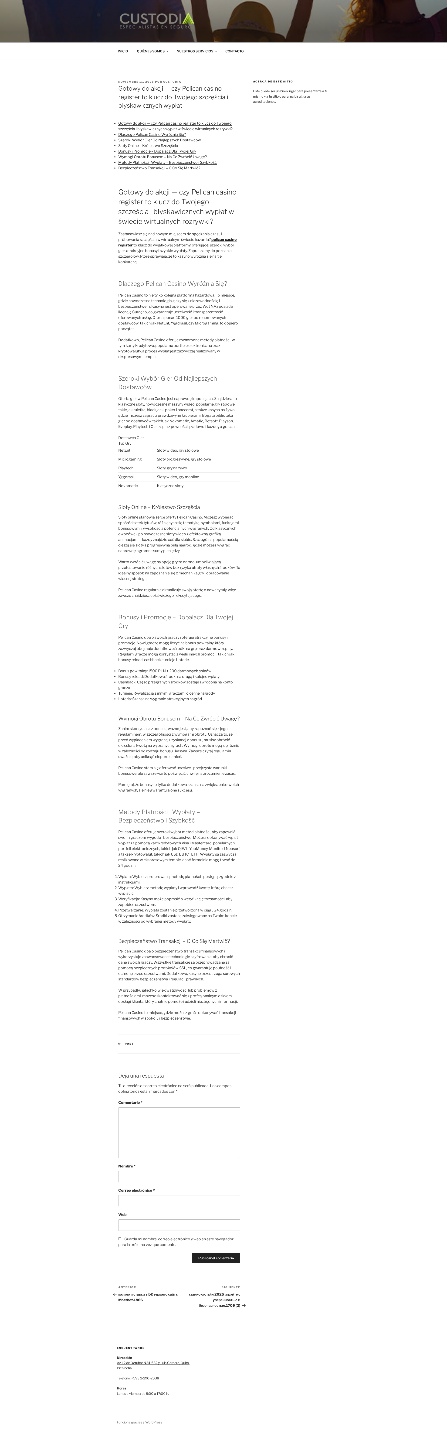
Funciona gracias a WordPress (139, 1422)
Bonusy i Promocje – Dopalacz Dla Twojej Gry (157, 151)
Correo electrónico (136, 1190)
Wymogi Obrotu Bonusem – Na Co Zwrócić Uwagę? (162, 157)
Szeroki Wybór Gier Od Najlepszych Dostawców (159, 140)
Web (122, 1214)
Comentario (130, 1102)
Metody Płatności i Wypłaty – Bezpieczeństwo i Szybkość (167, 162)
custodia (172, 81)
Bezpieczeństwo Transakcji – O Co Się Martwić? (159, 168)
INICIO (123, 51)
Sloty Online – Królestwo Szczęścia (148, 145)
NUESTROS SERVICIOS (195, 51)
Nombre (126, 1166)
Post (129, 1043)
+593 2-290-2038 (145, 1378)
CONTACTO (234, 51)
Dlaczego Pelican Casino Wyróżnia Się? (152, 134)
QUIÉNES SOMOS (151, 51)
